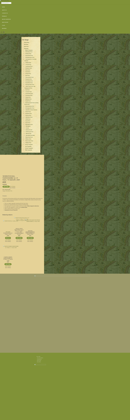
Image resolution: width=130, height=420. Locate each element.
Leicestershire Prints (29, 93)
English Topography (29, 50)
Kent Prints (27, 89)
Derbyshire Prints (28, 68)
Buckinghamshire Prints (29, 57)
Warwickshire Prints (29, 124)
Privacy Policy (38, 356)
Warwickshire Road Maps (30, 135)
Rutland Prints (28, 111)
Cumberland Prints (28, 66)
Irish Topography (28, 146)
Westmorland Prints (29, 137)
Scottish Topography (29, 148)
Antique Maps (26, 42)
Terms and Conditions (40, 357)
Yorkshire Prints (28, 142)
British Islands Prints (29, 55)
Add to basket (6, 186)
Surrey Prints (27, 120)
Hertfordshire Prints (29, 82)
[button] (12, 186)
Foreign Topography (29, 144)
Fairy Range (26, 44)
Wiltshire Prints (28, 138)
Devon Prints (27, 69)
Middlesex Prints (28, 99)
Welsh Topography (28, 149)
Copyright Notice (39, 359)
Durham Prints (28, 73)
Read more (8, 237)
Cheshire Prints (28, 62)
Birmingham (28, 126)
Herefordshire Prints (29, 80)
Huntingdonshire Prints (29, 84)
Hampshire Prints (28, 79)
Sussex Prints (27, 122)
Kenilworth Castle (29, 129)
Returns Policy (39, 361)
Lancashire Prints (28, 91)
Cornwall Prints (28, 64)
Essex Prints (27, 75)
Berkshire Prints (28, 53)
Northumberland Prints (29, 106)
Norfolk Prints (28, 100)
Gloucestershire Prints (29, 77)
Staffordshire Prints (28, 117)
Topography (26, 48)
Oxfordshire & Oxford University (31, 109)
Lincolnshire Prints (28, 95)
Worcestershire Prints (29, 140)
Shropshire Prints (28, 113)
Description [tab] (5, 195)
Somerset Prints (28, 115)
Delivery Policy (39, 360)
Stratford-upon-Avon (29, 131)
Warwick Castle (28, 133)
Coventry (27, 127)
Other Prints (26, 46)
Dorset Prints (27, 71)
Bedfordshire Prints (28, 51)
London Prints (28, 97)
